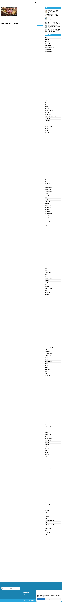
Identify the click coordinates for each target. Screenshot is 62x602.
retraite (46, 482)
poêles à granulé (48, 426)
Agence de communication (49, 47)
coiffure (46, 171)
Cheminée (47, 161)
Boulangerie (47, 108)
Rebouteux (47, 462)
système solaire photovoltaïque (50, 524)
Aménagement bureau (49, 67)
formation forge (47, 274)
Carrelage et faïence (48, 126)
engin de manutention (48, 242)
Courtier (46, 193)
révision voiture (47, 484)
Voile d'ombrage (48, 573)
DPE (45, 229)
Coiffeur (46, 169)
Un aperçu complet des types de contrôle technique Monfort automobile (54, 23)
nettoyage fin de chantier (49, 379)
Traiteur (46, 544)
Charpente (47, 146)
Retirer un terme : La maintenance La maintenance (51, 480)
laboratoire (47, 323)
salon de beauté (48, 490)
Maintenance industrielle (49, 347)
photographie (47, 412)
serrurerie (46, 506)
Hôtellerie (46, 298)
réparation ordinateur (48, 474)
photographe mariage (49, 410)
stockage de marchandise (49, 520)
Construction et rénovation (49, 181)
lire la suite (40, 25)
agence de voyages (48, 51)
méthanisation (47, 369)
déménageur (47, 209)
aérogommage (47, 43)
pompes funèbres (48, 434)
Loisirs (46, 339)
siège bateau (47, 508)
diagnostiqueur (47, 227)
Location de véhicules (48, 333)
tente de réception (48, 528)
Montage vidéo (47, 375)
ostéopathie (47, 387)
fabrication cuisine (48, 266)
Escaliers (46, 258)
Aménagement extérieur (49, 71)
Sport (46, 518)
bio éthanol (47, 100)
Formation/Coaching (48, 278)
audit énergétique (48, 86)
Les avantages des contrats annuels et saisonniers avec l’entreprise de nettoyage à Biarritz (54, 11)
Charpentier (47, 150)
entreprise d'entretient (49, 248)
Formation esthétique (48, 272)
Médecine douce (48, 355)
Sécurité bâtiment (48, 500)
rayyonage (47, 460)
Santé (46, 496)
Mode (46, 373)
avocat (46, 98)
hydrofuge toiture (48, 300)
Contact (23, 594)
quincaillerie (47, 452)
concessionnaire (48, 175)
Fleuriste (46, 270)
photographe (47, 408)
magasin (46, 341)
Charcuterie (47, 142)
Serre (46, 502)
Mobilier (46, 371)
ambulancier (47, 63)
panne (46, 389)
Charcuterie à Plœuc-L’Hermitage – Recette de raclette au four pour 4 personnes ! (19, 19)
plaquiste (46, 420)
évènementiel (47, 260)
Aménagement (47, 65)
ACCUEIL (23, 587)
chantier (46, 140)
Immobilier (47, 302)
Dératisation (47, 219)
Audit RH (46, 88)
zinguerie (46, 577)
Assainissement (47, 80)
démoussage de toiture (49, 213)
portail (46, 436)
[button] (58, 2)
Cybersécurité (47, 201)
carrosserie (47, 130)
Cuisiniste (46, 199)
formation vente (47, 276)
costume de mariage (48, 187)
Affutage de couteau (48, 45)
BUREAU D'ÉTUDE (47, 112)
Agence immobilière (48, 55)
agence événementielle (49, 53)
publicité (46, 450)
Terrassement (47, 532)
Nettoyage (47, 377)
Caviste (46, 134)
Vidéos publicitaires (48, 565)
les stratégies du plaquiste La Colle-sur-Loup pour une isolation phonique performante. (52, 15)
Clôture (46, 167)
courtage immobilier (48, 189)
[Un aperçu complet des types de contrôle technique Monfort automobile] (46, 22)
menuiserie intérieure (48, 361)
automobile (47, 94)
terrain (46, 530)
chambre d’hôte (47, 138)
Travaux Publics (47, 548)
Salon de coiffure (48, 492)
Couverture (47, 195)
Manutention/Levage (48, 353)
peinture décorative (48, 404)
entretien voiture (48, 252)
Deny (49, 599)
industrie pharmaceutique (49, 308)
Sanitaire (46, 494)
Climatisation (47, 165)
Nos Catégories (25, 589)
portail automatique (48, 438)
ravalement (47, 456)
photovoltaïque (47, 414)
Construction (47, 179)
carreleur (46, 128)
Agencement (47, 59)
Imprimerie (47, 304)
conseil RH (47, 177)
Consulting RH (47, 183)
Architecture (47, 78)
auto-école (47, 92)
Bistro (46, 102)
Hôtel (46, 296)
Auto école (47, 90)
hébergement (47, 292)
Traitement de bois (48, 540)
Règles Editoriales (25, 592)
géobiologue (47, 286)
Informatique (47, 310)
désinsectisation (48, 223)
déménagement (48, 207)
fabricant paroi (47, 264)
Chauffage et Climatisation (49, 159)
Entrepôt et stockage (48, 246)
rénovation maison (48, 470)
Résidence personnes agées (50, 476)
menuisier (46, 363)
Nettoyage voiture (48, 381)
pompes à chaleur (48, 432)
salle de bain (47, 488)
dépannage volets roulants (49, 217)
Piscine (46, 416)
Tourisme (46, 536)
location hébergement (49, 335)
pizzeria (46, 418)
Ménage (46, 357)
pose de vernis (47, 444)
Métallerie (46, 365)
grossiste (46, 290)
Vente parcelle (47, 556)
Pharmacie (47, 406)
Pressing (46, 446)
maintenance (47, 345)
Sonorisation (47, 516)
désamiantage (47, 221)
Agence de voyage (48, 49)
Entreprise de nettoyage (49, 250)
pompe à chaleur (48, 430)
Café (46, 122)
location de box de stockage (50, 329)
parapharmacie (47, 393)
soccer (46, 512)
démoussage (47, 211)
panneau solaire (48, 391)
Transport (46, 546)
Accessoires (47, 39)
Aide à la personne (48, 61)
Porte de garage (48, 440)
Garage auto (47, 282)
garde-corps (47, 284)
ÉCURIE (46, 233)
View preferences (57, 599)
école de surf (47, 231)
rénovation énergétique (49, 468)
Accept (41, 599)
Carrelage (47, 124)
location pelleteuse (48, 337)
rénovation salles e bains (49, 472)
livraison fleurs (47, 325)
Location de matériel (48, 331)
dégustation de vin (48, 205)
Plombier (46, 424)
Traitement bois (47, 538)
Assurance (47, 82)
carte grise (47, 132)
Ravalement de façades (49, 458)
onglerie (46, 385)
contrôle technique (48, 185)
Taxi (45, 526)
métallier (46, 367)
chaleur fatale (47, 136)
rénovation (47, 466)
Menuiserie (47, 359)
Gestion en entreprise (48, 288)
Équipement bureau (48, 256)
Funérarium (47, 280)
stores (46, 522)
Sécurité (46, 498)
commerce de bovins (48, 173)
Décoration (47, 203)
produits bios (47, 448)
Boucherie (47, 104)
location (46, 327)
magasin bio (47, 343)
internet (46, 314)
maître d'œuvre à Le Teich (49, 349)
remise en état (47, 464)
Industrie (46, 306)
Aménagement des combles (50, 69)
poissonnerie (47, 428)
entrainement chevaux (49, 244)
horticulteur (47, 294)
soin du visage (47, 514)
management (47, 351)
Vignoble (46, 567)
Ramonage (47, 454)
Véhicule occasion (48, 550)
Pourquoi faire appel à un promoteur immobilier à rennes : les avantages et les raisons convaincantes (54, 30)
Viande (46, 563)
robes (46, 486)
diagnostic (47, 225)
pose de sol (47, 442)
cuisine (46, 197)
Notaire (46, 383)
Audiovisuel (47, 84)
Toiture (46, 534)
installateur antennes (48, 312)
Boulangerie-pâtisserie (49, 110)
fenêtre (46, 268)
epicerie (46, 254)
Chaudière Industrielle (48, 152)
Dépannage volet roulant (49, 215)
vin (45, 569)
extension (46, 262)
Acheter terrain (47, 41)
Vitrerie (46, 571)
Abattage (46, 37)
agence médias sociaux (49, 57)
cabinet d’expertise (48, 120)
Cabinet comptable (48, 118)
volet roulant (47, 575)
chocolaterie (47, 163)
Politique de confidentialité (29, 600)
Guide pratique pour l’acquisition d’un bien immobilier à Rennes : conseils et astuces (54, 26)
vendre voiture (47, 552)
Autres (46, 96)
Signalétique (47, 510)
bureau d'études (48, 114)
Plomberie (47, 422)
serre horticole (47, 504)
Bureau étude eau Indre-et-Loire (50, 116)
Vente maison (47, 554)
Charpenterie (47, 148)
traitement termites (48, 542)
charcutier (47, 144)
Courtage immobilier (48, 191)
